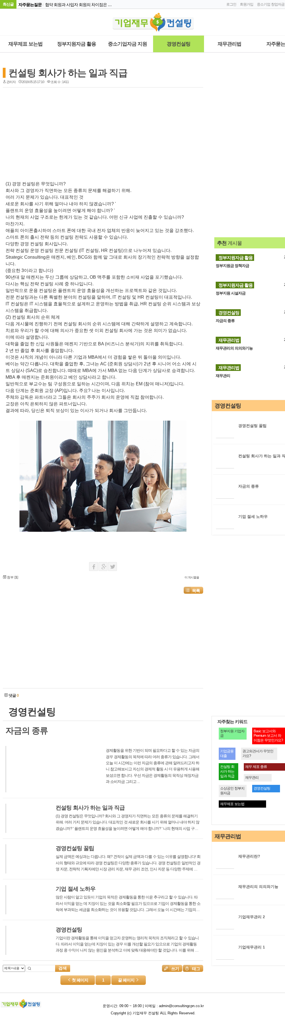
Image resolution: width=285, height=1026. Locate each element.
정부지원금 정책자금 (232, 265)
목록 (196, 590)
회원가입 (246, 4)
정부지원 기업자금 (232, 733)
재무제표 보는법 (25, 44)
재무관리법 (229, 44)
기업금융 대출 (227, 753)
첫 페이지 (79, 980)
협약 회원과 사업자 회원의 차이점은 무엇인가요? (79, 4)
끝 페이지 (126, 980)
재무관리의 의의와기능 (234, 348)
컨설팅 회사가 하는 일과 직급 (67, 73)
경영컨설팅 (178, 44)
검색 (62, 968)
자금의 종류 (225, 320)
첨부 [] (12, 577)
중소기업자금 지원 (127, 44)
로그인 (231, 4)
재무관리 (223, 375)
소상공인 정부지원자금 (232, 790)
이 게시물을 (192, 577)
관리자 (11, 82)
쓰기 (174, 968)
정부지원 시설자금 (230, 293)
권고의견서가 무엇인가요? (257, 753)
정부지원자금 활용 (76, 44)
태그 (195, 968)
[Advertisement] (53, 132)
